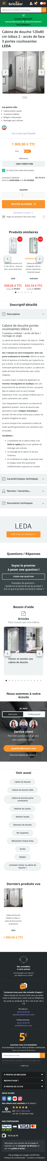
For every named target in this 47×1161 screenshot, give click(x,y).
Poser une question (23, 576)
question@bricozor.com (23, 748)
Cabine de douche (22, 782)
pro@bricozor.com (23, 1025)
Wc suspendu (22, 833)
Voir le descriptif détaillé (23, 133)
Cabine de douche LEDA (22, 790)
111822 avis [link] (24, 1111)
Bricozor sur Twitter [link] (9, 1098)
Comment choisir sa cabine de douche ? (22, 866)
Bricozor (16, 3)
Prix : (17, 151)
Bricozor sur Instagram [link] (20, 1098)
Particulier (12, 714)
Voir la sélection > (23, 24)
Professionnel (34, 714)
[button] (15, 292)
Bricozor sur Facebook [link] (4, 1098)
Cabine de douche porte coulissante (22, 799)
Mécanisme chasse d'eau (23, 841)
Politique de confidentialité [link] (14, 1158)
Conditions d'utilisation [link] (36, 1158)
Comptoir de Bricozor (27, 1146)
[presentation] (7, 259)
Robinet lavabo (22, 816)
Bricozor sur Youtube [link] (15, 1098)
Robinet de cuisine (22, 808)
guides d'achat (18, 1148)
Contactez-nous (11, 992)
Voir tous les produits (22, 534)
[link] (35, 3)
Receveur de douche (22, 824)
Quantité (24, 189)
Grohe (22, 849)
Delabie (22, 857)
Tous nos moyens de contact (22, 755)
